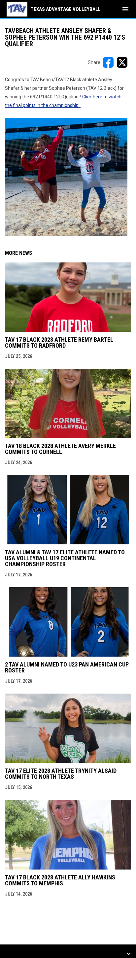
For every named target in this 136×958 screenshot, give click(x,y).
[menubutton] (125, 9)
